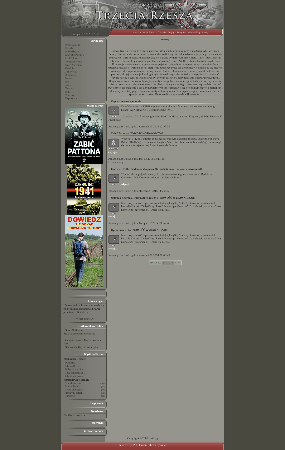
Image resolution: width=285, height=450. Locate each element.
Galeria (68, 85)
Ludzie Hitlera (148, 32)
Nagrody (69, 88)
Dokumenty (71, 75)
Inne (67, 81)
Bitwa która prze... (74, 383)
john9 (96, 347)
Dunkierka (70, 362)
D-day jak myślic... (74, 389)
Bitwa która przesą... (75, 376)
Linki (67, 91)
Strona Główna (72, 44)
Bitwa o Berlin (72, 366)
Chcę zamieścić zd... (75, 372)
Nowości (69, 95)
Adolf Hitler (71, 58)
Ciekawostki (71, 71)
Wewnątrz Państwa (74, 54)
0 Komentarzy (116, 162)
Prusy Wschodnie (185, 32)
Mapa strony (202, 32)
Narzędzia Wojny (166, 32)
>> (179, 263)
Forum (68, 78)
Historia (135, 32)
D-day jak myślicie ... (75, 369)
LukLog (128, 126)
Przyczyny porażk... (74, 392)
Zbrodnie (69, 68)
